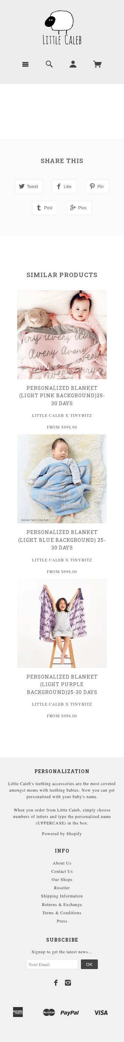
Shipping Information (62, 895)
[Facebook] (56, 982)
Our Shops (62, 879)
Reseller (62, 887)
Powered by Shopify (62, 833)
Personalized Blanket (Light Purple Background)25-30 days (62, 684)
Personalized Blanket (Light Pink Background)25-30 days (62, 396)
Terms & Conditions (62, 912)
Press (62, 920)
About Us (62, 863)
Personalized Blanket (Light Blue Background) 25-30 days (62, 540)
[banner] (62, 27)
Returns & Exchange (62, 904)
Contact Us (62, 871)
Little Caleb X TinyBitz (62, 415)
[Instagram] (68, 982)
